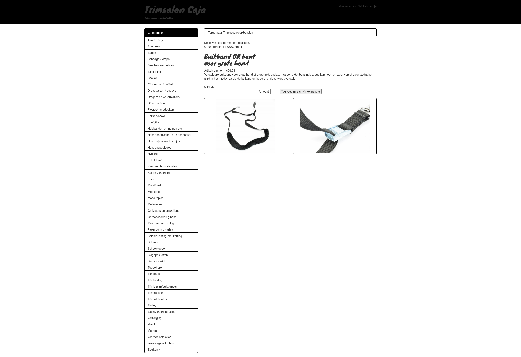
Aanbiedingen (156, 40)
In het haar (155, 160)
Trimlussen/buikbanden (163, 286)
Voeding (153, 324)
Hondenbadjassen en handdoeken (170, 135)
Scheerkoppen (157, 248)
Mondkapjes (155, 198)
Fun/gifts (153, 122)
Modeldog (154, 192)
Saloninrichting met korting (165, 236)
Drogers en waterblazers (164, 97)
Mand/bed (154, 185)
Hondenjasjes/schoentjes (164, 141)
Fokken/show (156, 116)
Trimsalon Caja (175, 9)
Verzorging (155, 318)
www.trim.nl (234, 47)
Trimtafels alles (157, 299)
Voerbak (153, 330)
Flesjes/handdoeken (161, 109)
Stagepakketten (158, 255)
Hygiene (153, 154)
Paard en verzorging (161, 223)
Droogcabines (157, 103)
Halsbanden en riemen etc (165, 128)
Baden (152, 53)
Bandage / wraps (159, 59)
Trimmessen (156, 293)
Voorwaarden (347, 6)
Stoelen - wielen (158, 261)
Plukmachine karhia (160, 229)
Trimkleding (155, 280)
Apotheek (154, 46)
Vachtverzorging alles (161, 312)
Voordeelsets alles (159, 337)
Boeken (153, 78)
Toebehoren (155, 267)
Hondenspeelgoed (159, 147)
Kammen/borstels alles (162, 166)
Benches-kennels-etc (161, 65)
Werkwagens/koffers (161, 343)
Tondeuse (154, 274)
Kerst (151, 179)
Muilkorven (155, 204)
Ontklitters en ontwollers (163, 210)
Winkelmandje (367, 6)
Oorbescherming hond (162, 217)
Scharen (153, 242)
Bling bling (154, 71)
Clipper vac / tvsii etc (161, 84)
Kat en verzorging (159, 173)
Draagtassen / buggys (162, 90)
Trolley (152, 305)
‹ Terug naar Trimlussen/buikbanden (229, 32)
